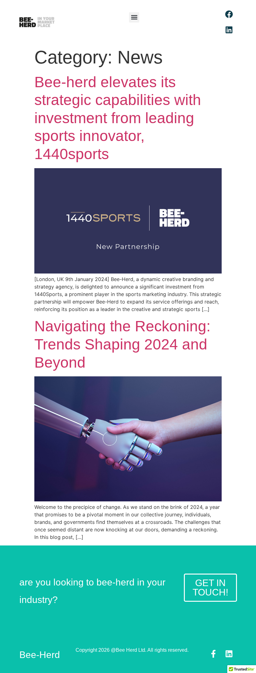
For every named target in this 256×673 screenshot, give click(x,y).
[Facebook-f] (213, 654)
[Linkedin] (229, 30)
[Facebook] (229, 14)
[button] (134, 17)
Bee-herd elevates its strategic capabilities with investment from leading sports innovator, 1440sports (117, 118)
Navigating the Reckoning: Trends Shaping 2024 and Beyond (122, 344)
